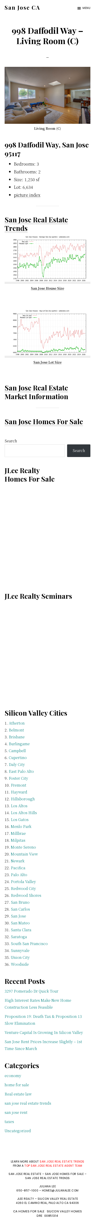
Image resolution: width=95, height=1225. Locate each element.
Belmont (16, 730)
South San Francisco (29, 943)
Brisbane (17, 737)
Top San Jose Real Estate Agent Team (53, 1166)
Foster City (18, 778)
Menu (86, 8)
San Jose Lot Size (47, 362)
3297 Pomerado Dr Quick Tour (31, 991)
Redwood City (23, 888)
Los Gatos (20, 819)
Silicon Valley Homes (64, 1211)
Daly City (17, 764)
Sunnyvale (20, 950)
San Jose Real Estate (36, 387)
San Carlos (20, 909)
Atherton (17, 723)
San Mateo (20, 923)
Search (11, 440)
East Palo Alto (21, 771)
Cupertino (18, 757)
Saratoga (19, 936)
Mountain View (24, 854)
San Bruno (20, 902)
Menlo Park (21, 826)
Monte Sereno (23, 847)
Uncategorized (18, 1130)
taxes (9, 1121)
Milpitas (18, 840)
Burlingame (19, 743)
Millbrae (18, 833)
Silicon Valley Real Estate (58, 1199)
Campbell (17, 750)
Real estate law (18, 1094)
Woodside (20, 964)
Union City (20, 957)
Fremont (18, 785)
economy (13, 1075)
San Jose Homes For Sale (44, 421)
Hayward (19, 792)
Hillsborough (23, 799)
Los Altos (19, 805)
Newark (17, 861)
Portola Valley (23, 881)
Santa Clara (21, 929)
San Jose (18, 916)
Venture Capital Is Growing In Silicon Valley (44, 1032)
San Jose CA (22, 7)
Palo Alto (19, 874)
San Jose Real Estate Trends (36, 224)
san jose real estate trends (28, 1103)
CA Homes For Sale (29, 1211)
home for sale (17, 1084)
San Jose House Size (47, 288)
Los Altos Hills (24, 812)
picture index (27, 195)
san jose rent (16, 1112)
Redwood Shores (26, 895)
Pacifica (18, 867)
